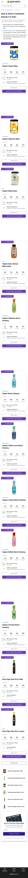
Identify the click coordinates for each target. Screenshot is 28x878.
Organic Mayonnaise (9, 191)
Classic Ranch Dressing (10, 393)
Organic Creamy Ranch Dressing (14, 500)
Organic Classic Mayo (10, 66)
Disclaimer (4, 870)
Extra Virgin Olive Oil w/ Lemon (13, 731)
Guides (14, 868)
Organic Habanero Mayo (11, 139)
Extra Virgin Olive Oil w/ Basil (12, 679)
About (4, 868)
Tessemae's (5, 63)
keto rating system (10, 30)
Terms (14, 870)
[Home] (13, 2)
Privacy (23, 870)
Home (2, 10)
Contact (23, 868)
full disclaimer (18, 21)
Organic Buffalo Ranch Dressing (13, 552)
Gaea (3, 677)
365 (3, 188)
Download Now (14, 833)
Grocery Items (9, 10)
